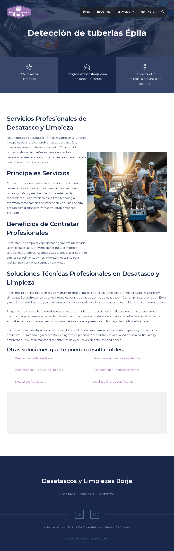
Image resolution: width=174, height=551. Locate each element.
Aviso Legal (51, 527)
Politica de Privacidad (82, 527)
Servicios (123, 11)
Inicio (86, 11)
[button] (162, 12)
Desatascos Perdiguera (30, 381)
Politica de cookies (117, 527)
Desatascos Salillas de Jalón (33, 358)
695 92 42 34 (28, 74)
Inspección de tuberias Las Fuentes (39, 370)
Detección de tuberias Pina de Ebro (117, 358)
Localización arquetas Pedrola (113, 381)
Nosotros (104, 11)
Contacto (147, 11)
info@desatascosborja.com (87, 74)
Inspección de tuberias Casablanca (116, 370)
